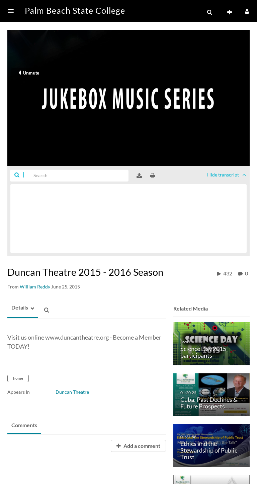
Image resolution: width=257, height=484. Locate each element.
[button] (12, 11)
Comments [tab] (24, 425)
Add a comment (141, 446)
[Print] (152, 175)
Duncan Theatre (72, 392)
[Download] (139, 175)
